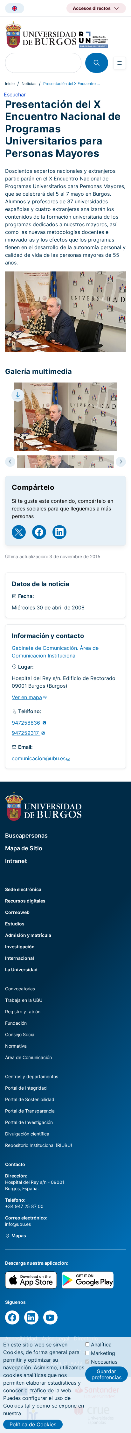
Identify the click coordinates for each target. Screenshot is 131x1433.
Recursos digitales (25, 900)
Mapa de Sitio (23, 848)
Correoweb (17, 912)
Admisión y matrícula (28, 935)
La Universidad (21, 969)
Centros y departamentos (31, 1076)
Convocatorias (20, 988)
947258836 (27, 723)
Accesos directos (92, 8)
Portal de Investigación (29, 1122)
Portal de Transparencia (30, 1110)
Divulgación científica (27, 1133)
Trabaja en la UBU (23, 1000)
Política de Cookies (33, 1424)
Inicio (10, 83)
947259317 (26, 733)
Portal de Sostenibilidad (29, 1099)
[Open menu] (119, 63)
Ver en (27, 697)
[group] (65, 461)
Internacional (19, 958)
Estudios (14, 923)
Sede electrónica (23, 889)
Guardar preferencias (106, 1374)
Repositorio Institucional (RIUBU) (38, 1145)
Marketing (103, 1353)
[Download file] (17, 395)
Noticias (29, 83)
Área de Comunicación (28, 1057)
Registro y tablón (22, 1011)
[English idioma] (14, 8)
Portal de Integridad (26, 1088)
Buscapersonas (26, 835)
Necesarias (104, 1362)
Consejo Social (20, 1034)
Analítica (101, 1344)
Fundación (16, 1023)
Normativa (16, 1046)
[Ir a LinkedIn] (59, 532)
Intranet (16, 861)
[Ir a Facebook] (39, 532)
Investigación (20, 946)
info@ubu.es (18, 1224)
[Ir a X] (19, 532)
